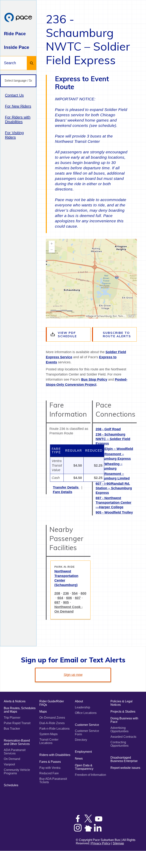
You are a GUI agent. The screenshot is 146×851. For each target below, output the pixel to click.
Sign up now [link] (73, 675)
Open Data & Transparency (84, 767)
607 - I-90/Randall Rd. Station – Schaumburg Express (114, 488)
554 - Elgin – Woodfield (114, 449)
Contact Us (14, 95)
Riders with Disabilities (54, 755)
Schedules (11, 785)
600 (83, 593)
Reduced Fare (49, 773)
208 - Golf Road (108, 429)
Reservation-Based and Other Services (17, 742)
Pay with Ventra (49, 767)
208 (57, 593)
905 (66, 602)
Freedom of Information (90, 774)
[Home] (18, 17)
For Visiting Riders (14, 135)
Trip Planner (12, 717)
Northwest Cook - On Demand (68, 609)
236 (66, 593)
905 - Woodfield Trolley (114, 512)
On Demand (12, 758)
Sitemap (118, 843)
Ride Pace (15, 33)
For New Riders (18, 106)
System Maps (48, 734)
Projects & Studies (122, 711)
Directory (81, 739)
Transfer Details (66, 487)
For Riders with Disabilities (17, 119)
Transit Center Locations (48, 741)
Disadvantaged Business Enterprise (124, 759)
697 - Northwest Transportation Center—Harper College (113, 502)
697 (57, 602)
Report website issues (125, 767)
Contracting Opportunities (119, 744)
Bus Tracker (12, 728)
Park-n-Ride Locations (54, 728)
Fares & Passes (50, 761)
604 (60, 598)
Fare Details (62, 492)
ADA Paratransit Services (14, 751)
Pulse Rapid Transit (17, 723)
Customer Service (87, 724)
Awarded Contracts (123, 736)
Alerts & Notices (14, 701)
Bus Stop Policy (94, 379)
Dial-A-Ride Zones (52, 723)
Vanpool (9, 764)
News (79, 758)
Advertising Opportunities (119, 729)
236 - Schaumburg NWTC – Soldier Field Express (113, 439)
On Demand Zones (52, 717)
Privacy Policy (100, 843)
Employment (83, 751)
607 (78, 598)
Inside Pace (16, 47)
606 (69, 598)
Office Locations (86, 712)
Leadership (82, 707)
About (79, 701)
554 (75, 593)
